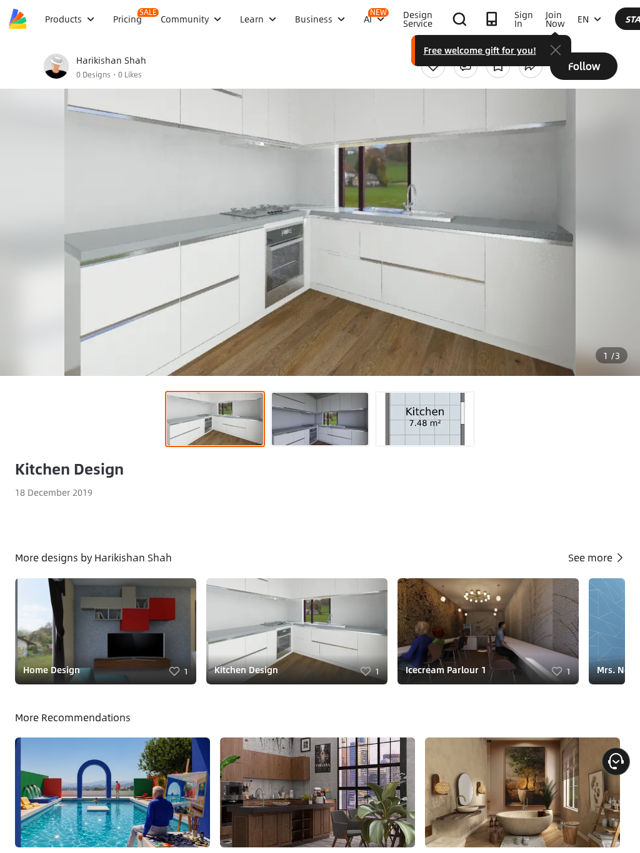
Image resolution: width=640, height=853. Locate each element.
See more (591, 557)
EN (583, 19)
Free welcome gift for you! (480, 50)
